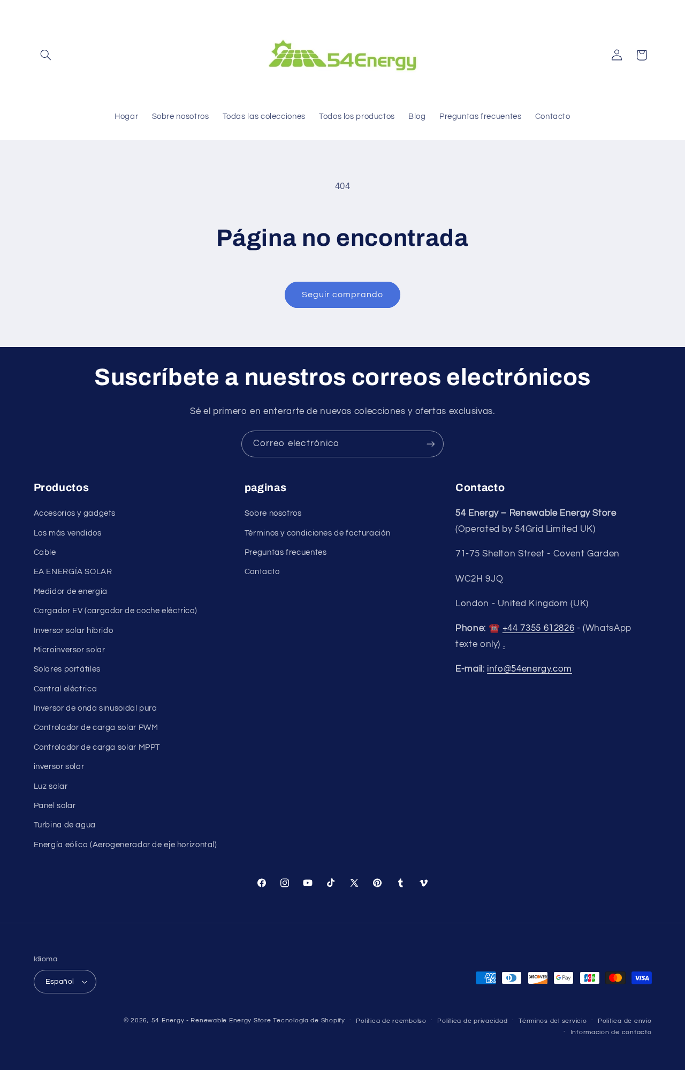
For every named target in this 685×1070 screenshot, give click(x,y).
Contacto (262, 572)
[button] (46, 55)
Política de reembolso (391, 1021)
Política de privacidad (472, 1021)
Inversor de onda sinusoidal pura (95, 708)
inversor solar (59, 767)
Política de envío (625, 1021)
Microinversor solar (69, 650)
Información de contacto (611, 1032)
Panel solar (55, 806)
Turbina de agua (65, 825)
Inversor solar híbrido (73, 631)
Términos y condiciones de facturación (317, 533)
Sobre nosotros (273, 513)
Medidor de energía (71, 591)
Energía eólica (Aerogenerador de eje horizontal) (125, 845)
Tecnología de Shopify (309, 1020)
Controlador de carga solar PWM (96, 728)
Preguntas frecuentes (286, 552)
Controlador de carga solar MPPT (97, 747)
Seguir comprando (343, 294)
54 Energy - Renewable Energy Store (211, 1020)
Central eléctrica (65, 689)
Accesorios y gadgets (75, 513)
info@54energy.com (529, 669)
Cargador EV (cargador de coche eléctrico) (115, 611)
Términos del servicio (553, 1021)
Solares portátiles (67, 669)
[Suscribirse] (430, 444)
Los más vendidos (68, 533)
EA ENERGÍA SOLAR (73, 572)
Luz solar (51, 786)
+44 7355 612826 (538, 628)
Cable (45, 552)
